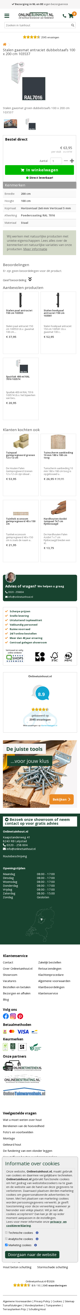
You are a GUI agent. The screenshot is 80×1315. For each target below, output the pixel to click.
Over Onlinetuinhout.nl (17, 968)
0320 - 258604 (16, 592)
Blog (6, 999)
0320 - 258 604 (17, 845)
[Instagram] (13, 1016)
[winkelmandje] (71, 15)
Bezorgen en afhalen (16, 993)
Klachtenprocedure (51, 975)
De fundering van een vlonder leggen (27, 1151)
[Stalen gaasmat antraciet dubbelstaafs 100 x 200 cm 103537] (39, 80)
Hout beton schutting (17, 1267)
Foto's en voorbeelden (18, 1132)
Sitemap (69, 1301)
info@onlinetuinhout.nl (20, 597)
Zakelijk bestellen (49, 962)
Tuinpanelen (53, 1305)
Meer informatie (35, 249)
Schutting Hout (37, 1309)
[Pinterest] (20, 1016)
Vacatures (9, 981)
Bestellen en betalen (16, 987)
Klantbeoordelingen (51, 987)
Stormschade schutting (52, 1267)
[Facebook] (6, 1016)
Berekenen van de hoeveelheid (23, 1126)
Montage (9, 1138)
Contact (8, 962)
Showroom (10, 975)
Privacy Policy (42, 1301)
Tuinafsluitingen (12, 1305)
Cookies (57, 1301)
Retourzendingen (49, 968)
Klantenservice (15, 956)
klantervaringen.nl (49, 725)
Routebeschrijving (15, 856)
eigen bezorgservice (41, 4)
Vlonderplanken (33, 1305)
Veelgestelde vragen (20, 1113)
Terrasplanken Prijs (14, 1309)
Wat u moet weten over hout (22, 1120)
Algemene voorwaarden (54, 981)
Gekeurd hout (12, 1144)
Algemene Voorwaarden (17, 1301)
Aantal (43, 161)
